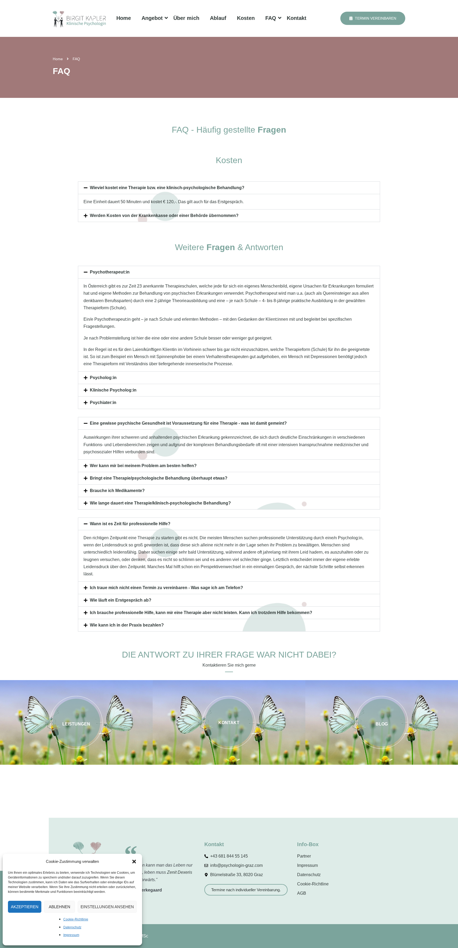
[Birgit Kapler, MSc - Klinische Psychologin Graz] (79, 18)
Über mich (186, 18)
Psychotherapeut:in (110, 272)
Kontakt (296, 18)
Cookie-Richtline (313, 884)
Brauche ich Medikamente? (117, 490)
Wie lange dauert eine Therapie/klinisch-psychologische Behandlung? (160, 503)
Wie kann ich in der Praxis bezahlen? (127, 625)
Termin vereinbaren (375, 18)
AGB (301, 893)
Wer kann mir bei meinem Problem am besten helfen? (143, 465)
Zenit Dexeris (179, 872)
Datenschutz (72, 927)
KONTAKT (228, 722)
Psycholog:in (103, 377)
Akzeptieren (24, 906)
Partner (304, 856)
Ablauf (218, 18)
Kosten (246, 18)
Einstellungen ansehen (107, 906)
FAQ (270, 18)
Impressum (71, 935)
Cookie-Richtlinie (75, 919)
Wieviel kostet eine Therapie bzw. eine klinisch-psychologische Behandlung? (167, 187)
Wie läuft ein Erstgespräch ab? (120, 600)
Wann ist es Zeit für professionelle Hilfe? (130, 523)
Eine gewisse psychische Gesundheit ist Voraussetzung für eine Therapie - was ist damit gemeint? (188, 423)
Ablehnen (59, 906)
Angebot (152, 18)
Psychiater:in (103, 402)
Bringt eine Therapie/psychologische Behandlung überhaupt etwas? (158, 478)
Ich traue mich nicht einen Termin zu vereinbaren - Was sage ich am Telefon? (166, 587)
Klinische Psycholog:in (113, 390)
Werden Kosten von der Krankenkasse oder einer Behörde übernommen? (164, 215)
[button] (134, 861)
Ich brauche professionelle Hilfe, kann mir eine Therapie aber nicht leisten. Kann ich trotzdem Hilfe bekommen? (201, 612)
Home (123, 18)
